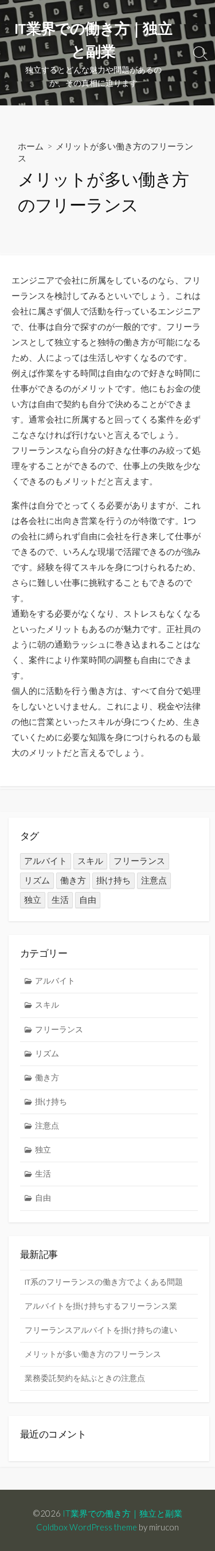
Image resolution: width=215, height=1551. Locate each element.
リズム (37, 880)
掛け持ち (113, 880)
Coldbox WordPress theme (86, 1527)
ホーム (31, 146)
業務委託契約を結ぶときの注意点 (85, 1378)
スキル (90, 860)
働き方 (73, 880)
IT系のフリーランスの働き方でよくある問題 (104, 1282)
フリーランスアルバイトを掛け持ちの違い (101, 1330)
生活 (60, 899)
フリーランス (139, 860)
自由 (87, 899)
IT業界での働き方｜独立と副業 (122, 1513)
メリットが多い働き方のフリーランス (93, 1354)
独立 (32, 899)
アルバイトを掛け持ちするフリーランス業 (101, 1306)
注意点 (154, 880)
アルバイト (45, 860)
